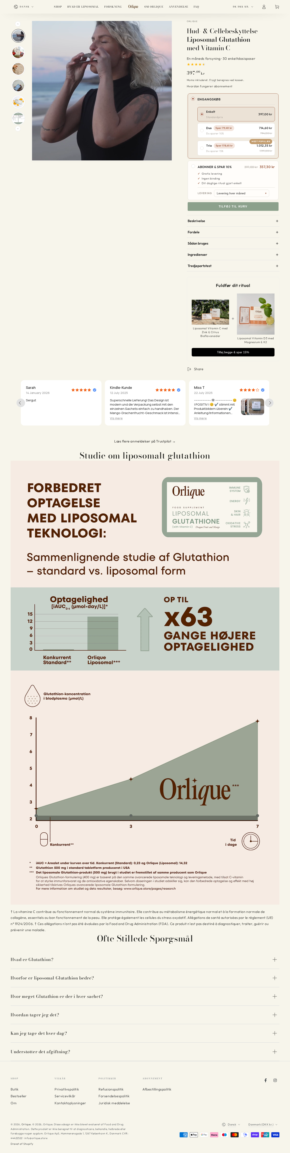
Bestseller (19, 1096)
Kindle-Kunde (37, 387)
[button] (116, 418)
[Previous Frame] (18, 24)
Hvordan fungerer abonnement (209, 86)
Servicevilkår (65, 1096)
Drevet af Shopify (22, 1143)
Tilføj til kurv (233, 206)
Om (14, 1103)
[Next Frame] (18, 128)
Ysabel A (201, 387)
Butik (15, 1089)
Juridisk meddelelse (114, 1103)
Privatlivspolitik (67, 1089)
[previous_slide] (21, 403)
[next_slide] (269, 403)
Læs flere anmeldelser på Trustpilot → (145, 441)
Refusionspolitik (111, 1089)
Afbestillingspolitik (157, 1089)
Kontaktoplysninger (70, 1103)
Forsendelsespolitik (114, 1096)
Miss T (115, 387)
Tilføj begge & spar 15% (233, 352)
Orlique (192, 21)
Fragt (213, 80)
